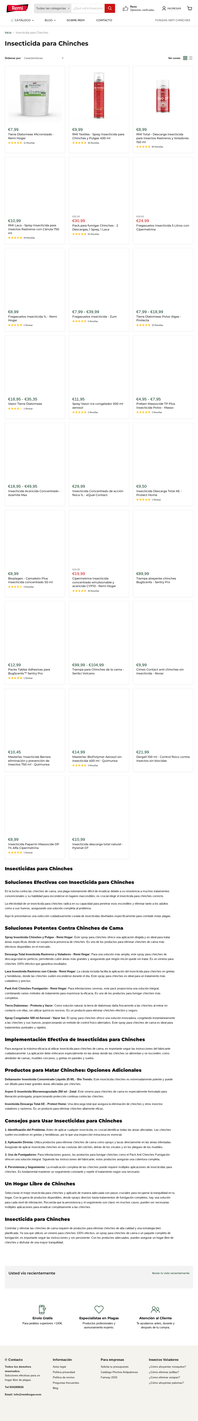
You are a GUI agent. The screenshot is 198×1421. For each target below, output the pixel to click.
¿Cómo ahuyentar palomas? (166, 1382)
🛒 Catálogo (21, 20)
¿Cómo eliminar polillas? (164, 1372)
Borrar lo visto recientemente (170, 1273)
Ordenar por (13, 58)
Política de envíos (63, 1377)
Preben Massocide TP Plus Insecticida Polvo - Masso (155, 405)
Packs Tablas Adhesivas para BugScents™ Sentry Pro (29, 671)
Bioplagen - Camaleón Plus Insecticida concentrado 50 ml (30, 580)
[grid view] (185, 58)
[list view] (190, 58)
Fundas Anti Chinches (172, 20)
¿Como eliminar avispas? (164, 1377)
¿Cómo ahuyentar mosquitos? (167, 1366)
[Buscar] (110, 8)
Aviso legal (59, 1366)
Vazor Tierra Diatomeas (25, 404)
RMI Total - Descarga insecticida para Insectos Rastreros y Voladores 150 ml (162, 138)
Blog (49, 20)
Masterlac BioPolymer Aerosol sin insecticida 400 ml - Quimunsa (97, 759)
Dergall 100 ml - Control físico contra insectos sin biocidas (163, 759)
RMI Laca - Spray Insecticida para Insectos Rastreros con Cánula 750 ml (33, 229)
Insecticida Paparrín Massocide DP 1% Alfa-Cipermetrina (33, 846)
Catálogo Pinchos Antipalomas (119, 1372)
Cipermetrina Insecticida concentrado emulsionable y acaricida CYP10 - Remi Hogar (94, 582)
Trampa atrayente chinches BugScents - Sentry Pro (156, 580)
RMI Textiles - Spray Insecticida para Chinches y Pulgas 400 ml (98, 136)
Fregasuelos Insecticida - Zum (94, 316)
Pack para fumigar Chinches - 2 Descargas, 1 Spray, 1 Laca (95, 227)
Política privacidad (64, 1372)
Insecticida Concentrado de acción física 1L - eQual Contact (97, 493)
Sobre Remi (75, 20)
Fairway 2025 (109, 1377)
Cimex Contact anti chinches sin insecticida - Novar (160, 671)
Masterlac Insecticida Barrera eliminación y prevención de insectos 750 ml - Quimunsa (29, 760)
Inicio (8, 32)
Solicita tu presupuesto (115, 1366)
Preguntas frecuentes (66, 1382)
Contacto (104, 20)
